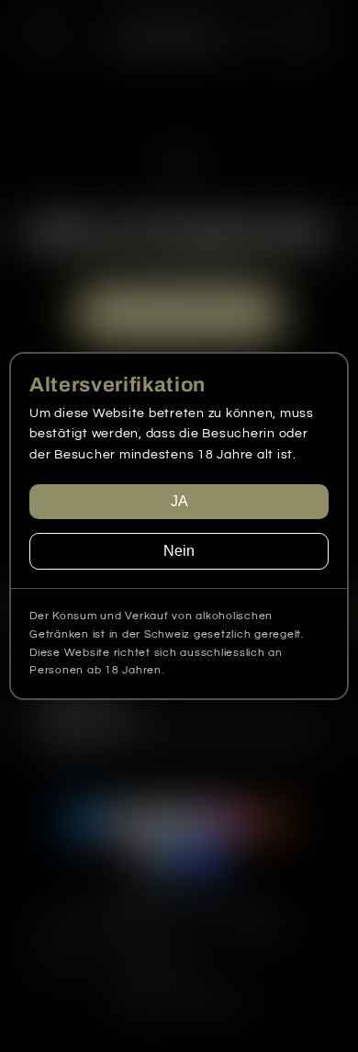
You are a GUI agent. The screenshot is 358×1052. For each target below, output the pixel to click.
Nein (179, 551)
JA (179, 501)
